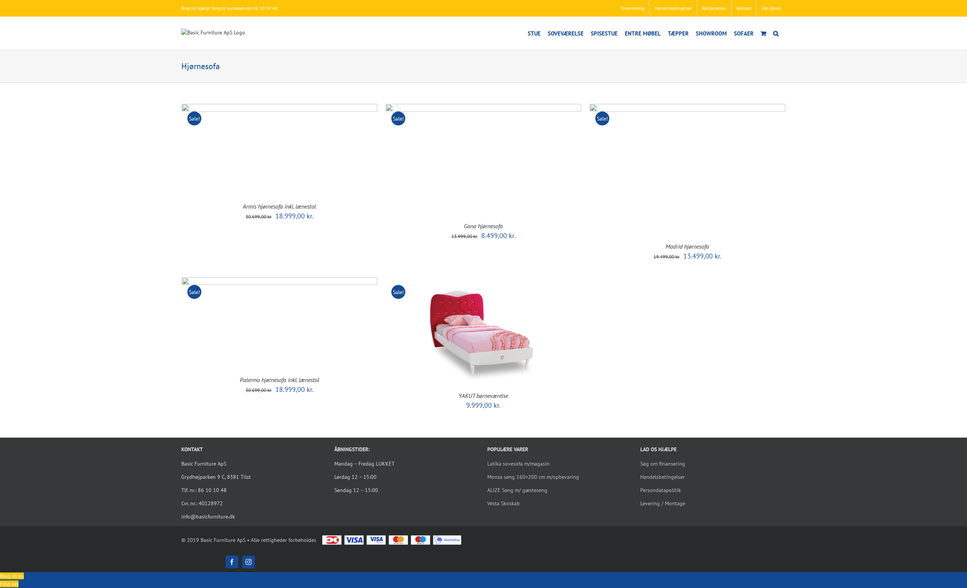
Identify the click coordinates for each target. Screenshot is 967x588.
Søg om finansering (662, 463)
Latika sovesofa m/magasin (518, 463)
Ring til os (12, 576)
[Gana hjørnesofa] (483, 107)
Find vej (9, 583)
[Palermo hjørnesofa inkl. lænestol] (279, 281)
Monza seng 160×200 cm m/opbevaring (533, 476)
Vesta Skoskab (503, 503)
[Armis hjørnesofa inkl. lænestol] (279, 107)
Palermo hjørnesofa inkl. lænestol (279, 380)
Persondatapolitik (660, 490)
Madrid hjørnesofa (687, 246)
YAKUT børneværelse (483, 395)
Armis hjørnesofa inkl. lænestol (279, 206)
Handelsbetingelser (662, 476)
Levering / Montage (662, 503)
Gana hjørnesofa (483, 226)
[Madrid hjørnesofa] (687, 107)
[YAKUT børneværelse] (480, 281)
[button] (776, 33)
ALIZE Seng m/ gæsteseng (517, 490)
